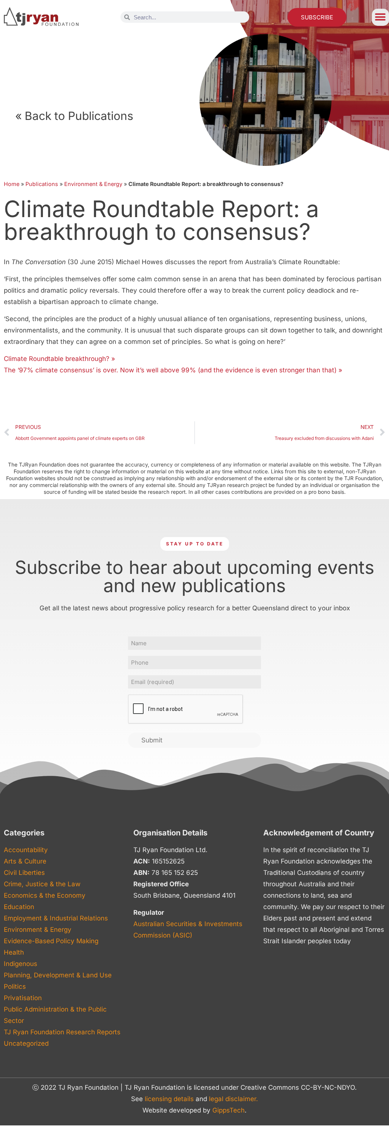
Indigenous (20, 964)
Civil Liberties (24, 872)
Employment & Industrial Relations (56, 918)
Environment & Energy (93, 184)
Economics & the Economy (44, 895)
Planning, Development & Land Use (58, 975)
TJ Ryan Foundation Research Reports (62, 1032)
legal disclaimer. (233, 1099)
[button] (380, 17)
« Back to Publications (74, 116)
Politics (15, 986)
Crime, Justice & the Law (42, 884)
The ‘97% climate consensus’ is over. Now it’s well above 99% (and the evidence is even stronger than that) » (173, 370)
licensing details (169, 1099)
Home (11, 184)
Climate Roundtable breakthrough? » (59, 358)
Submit (152, 740)
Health (14, 952)
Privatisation (23, 998)
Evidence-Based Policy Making (51, 941)
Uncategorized (26, 1043)
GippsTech (228, 1110)
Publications (41, 184)
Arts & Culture (25, 861)
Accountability (26, 850)
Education (19, 907)
